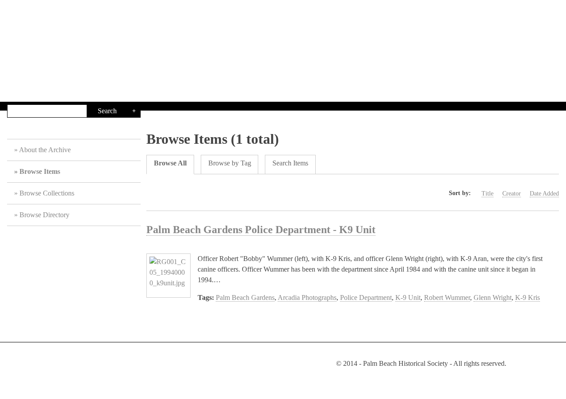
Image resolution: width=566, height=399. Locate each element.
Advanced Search (134, 111)
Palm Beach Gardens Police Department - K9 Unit (260, 229)
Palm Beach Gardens (245, 297)
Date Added (544, 193)
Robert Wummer (447, 297)
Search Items (290, 163)
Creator (511, 193)
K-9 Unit (408, 297)
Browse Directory (44, 215)
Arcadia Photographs (307, 297)
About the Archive (45, 149)
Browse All (170, 163)
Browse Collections (46, 193)
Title (487, 193)
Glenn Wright (493, 297)
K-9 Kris (527, 297)
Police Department (366, 297)
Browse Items (39, 171)
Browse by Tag (229, 163)
